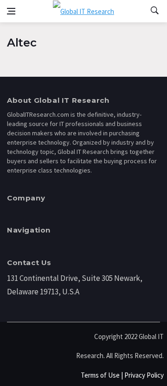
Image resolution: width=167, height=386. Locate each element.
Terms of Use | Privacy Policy (122, 375)
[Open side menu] (11, 11)
